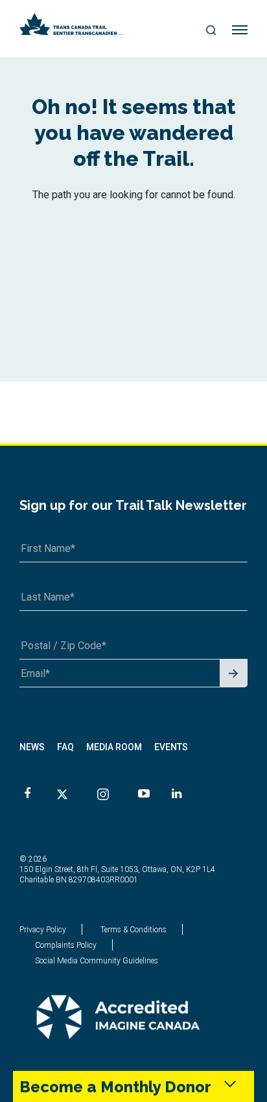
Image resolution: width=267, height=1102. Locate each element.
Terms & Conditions (133, 929)
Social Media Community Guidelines (96, 960)
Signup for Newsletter (233, 674)
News (32, 747)
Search (211, 31)
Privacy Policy (42, 929)
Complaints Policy (66, 945)
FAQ (65, 747)
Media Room (114, 747)
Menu (240, 30)
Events (171, 747)
